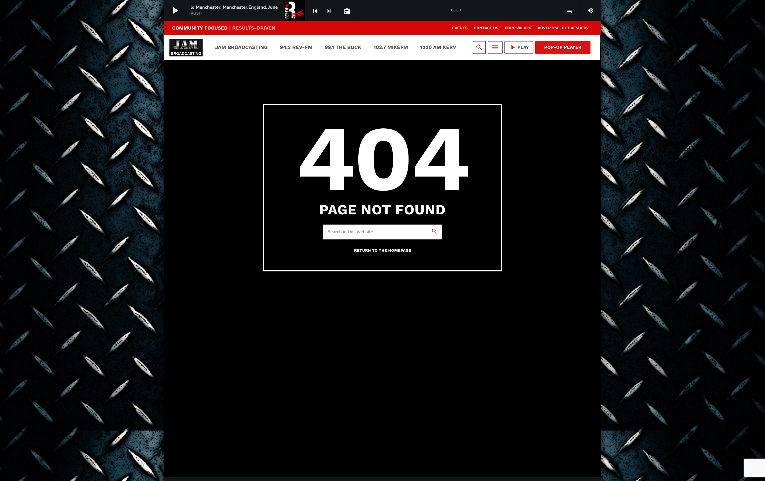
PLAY (519, 47)
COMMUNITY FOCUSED (223, 28)
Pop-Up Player (563, 47)
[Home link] (186, 47)
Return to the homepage (382, 250)
